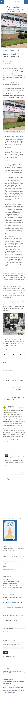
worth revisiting (8, 370)
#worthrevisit (8, 369)
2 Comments (7, 63)
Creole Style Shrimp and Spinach (10, 583)
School (5, 50)
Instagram (5, 563)
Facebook (5, 559)
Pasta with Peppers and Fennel (10, 585)
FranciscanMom (14, 7)
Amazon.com (12, 692)
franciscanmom (8, 61)
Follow (5, 652)
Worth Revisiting (14, 50)
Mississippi (18, 136)
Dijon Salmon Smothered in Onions (11, 581)
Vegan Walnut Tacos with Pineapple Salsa (12, 587)
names (15, 369)
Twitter (4, 566)
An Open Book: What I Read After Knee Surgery (13, 615)
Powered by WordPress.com (9, 701)
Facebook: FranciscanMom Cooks (10, 569)
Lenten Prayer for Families (8, 612)
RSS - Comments (6, 634)
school (19, 369)
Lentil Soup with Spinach (8, 579)
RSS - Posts (5, 631)
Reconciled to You (16, 338)
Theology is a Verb (7, 339)
